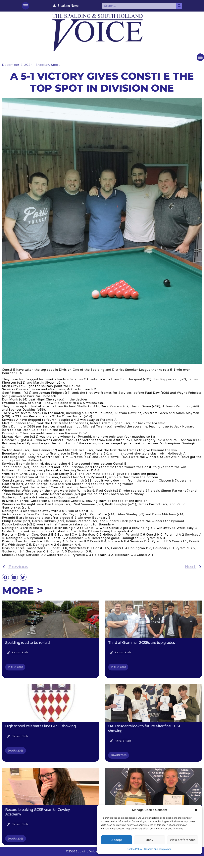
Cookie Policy (134, 848)
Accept (116, 840)
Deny (149, 840)
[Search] (179, 6)
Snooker (42, 65)
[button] (196, 810)
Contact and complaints (157, 848)
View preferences (182, 840)
